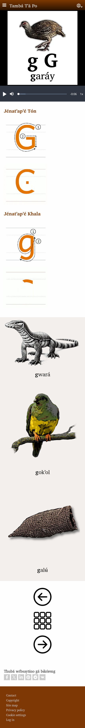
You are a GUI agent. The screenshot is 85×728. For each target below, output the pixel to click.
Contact (11, 695)
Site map (12, 705)
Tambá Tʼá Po (23, 5)
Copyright (12, 700)
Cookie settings (16, 715)
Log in (10, 719)
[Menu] (6, 5)
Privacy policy (15, 710)
